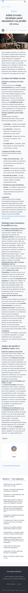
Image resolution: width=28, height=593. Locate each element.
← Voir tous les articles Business (11, 465)
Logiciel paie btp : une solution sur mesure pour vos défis (13, 485)
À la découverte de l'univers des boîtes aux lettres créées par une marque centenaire (14, 521)
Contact (19, 584)
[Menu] (24, 1)
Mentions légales (11, 584)
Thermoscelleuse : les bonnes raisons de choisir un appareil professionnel (14, 533)
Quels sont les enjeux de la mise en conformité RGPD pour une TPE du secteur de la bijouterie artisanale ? (13, 501)
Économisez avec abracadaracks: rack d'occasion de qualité (14, 495)
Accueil (3, 6)
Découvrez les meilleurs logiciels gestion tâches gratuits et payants (13, 527)
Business (8, 6)
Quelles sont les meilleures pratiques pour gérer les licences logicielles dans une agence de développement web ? (14, 509)
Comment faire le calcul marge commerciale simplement (12, 546)
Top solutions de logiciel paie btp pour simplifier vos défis (14, 515)
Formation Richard (14, 571)
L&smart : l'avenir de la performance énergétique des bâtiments (14, 490)
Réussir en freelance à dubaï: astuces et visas (14, 557)
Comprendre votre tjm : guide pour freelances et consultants (13, 551)
